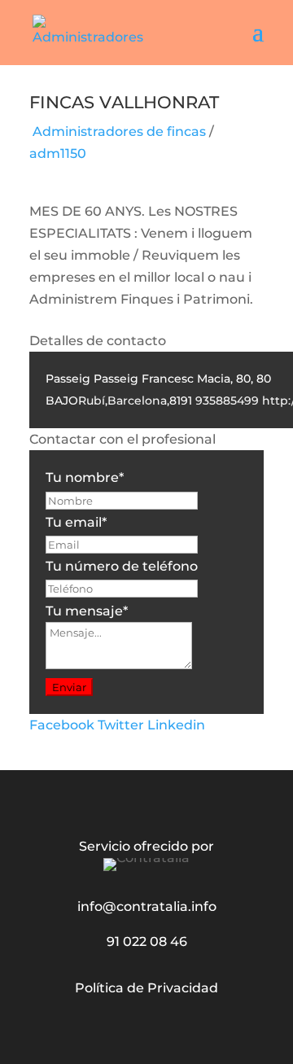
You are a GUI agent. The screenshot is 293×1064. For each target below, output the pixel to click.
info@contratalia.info (146, 906)
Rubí (91, 400)
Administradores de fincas (119, 131)
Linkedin (176, 725)
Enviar (69, 687)
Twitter (121, 725)
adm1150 (57, 153)
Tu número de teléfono (122, 566)
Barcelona (137, 400)
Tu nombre (85, 477)
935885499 (227, 400)
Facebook (61, 725)
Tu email (76, 522)
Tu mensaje (87, 611)
